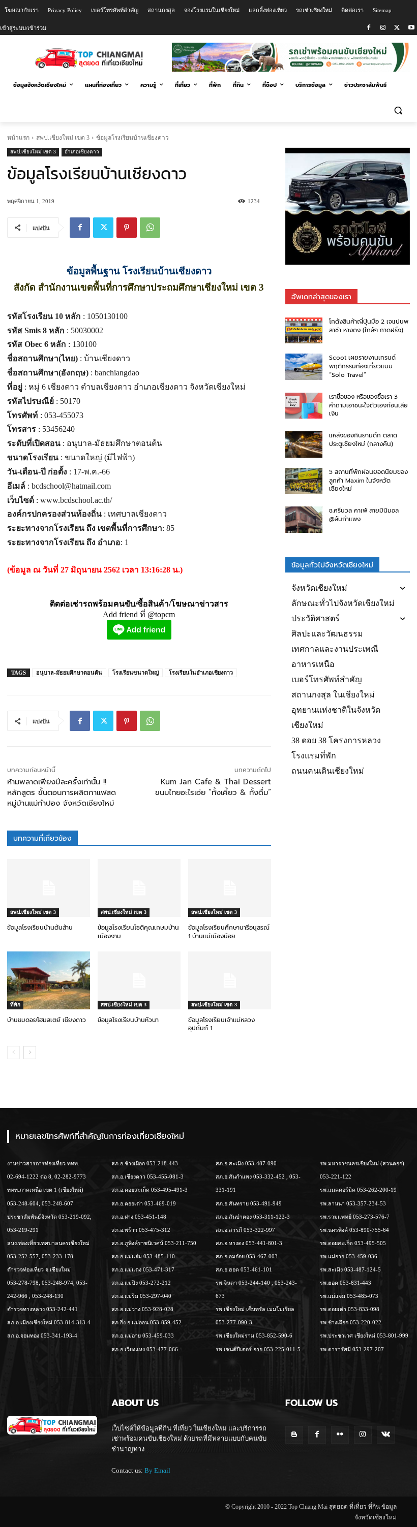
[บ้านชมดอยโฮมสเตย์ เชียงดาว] (48, 980)
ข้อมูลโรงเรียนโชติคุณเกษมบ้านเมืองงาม (138, 932)
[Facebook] (369, 28)
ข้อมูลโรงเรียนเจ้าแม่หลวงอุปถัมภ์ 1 (221, 1024)
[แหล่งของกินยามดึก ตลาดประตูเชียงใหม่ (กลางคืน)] (304, 444)
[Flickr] (340, 1435)
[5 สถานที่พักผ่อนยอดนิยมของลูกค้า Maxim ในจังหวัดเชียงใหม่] (304, 481)
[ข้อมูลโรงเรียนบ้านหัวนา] (139, 980)
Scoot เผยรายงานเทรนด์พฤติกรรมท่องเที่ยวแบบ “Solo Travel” (362, 366)
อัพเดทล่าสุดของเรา (321, 297)
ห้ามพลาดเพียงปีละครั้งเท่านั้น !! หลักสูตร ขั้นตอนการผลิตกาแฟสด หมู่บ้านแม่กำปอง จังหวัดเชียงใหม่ (61, 792)
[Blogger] (294, 1435)
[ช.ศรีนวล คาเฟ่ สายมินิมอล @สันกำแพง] (304, 519)
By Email (157, 1470)
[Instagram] (383, 28)
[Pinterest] (126, 227)
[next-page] (29, 1052)
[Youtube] (411, 28)
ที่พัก (15, 1004)
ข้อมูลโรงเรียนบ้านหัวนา (128, 1020)
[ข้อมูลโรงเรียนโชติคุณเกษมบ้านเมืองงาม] (139, 888)
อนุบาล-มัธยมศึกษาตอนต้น (69, 673)
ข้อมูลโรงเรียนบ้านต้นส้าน (40, 927)
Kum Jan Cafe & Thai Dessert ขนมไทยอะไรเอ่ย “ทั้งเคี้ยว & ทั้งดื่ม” (213, 787)
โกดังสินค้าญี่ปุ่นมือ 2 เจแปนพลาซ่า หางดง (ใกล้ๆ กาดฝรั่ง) (368, 326)
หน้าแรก (18, 137)
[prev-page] (13, 1052)
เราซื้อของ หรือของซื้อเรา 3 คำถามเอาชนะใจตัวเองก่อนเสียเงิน (368, 405)
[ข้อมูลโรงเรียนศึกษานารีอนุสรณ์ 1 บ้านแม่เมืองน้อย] (229, 888)
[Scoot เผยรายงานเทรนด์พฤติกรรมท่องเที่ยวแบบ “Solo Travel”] (304, 367)
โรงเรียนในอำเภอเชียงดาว (201, 673)
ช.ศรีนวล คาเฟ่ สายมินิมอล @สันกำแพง (364, 515)
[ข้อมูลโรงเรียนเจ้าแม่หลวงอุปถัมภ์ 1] (229, 980)
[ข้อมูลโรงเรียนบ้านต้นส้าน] (48, 888)
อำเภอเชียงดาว (82, 151)
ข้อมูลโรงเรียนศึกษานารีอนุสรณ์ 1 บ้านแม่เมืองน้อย (229, 932)
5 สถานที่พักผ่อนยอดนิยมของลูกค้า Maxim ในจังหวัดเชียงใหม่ (368, 480)
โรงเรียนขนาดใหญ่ (135, 673)
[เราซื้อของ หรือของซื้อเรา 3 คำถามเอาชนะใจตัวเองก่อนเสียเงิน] (304, 406)
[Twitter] (397, 28)
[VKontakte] (386, 1435)
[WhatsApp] (150, 227)
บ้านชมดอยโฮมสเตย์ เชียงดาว (46, 1020)
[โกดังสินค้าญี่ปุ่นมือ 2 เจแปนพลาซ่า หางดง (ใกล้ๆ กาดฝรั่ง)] (304, 330)
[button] (398, 110)
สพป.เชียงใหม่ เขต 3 (63, 137)
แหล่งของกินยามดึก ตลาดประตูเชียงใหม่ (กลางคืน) (363, 440)
